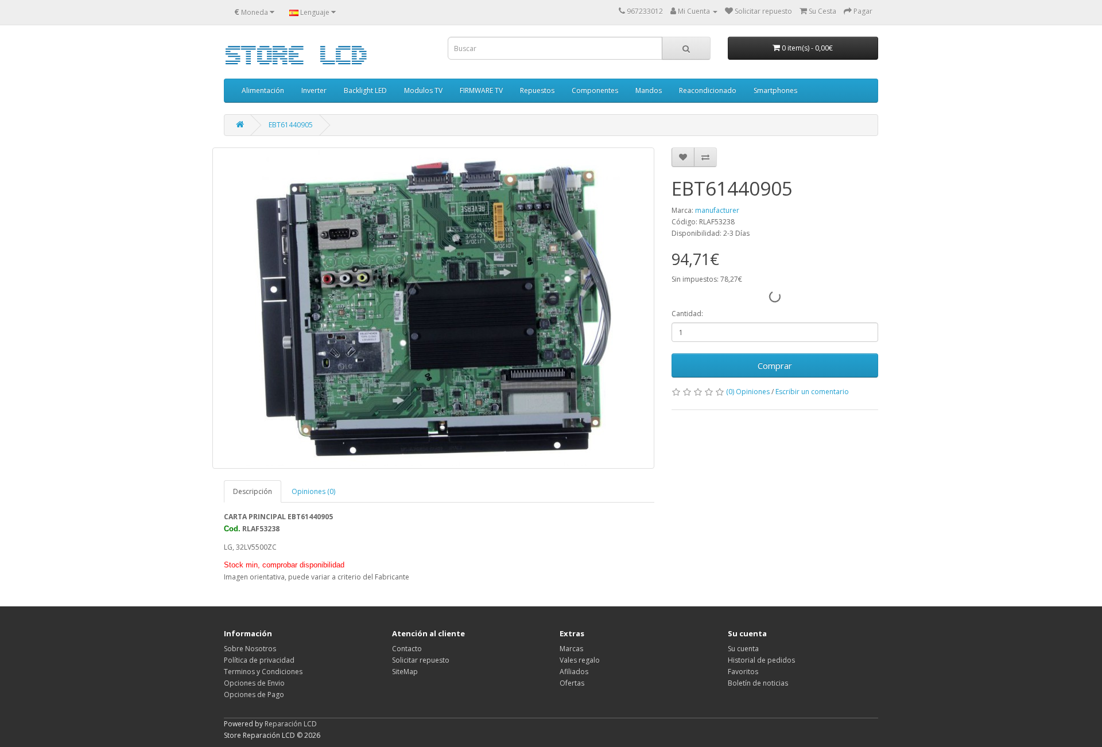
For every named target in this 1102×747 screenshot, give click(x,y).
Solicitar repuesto (420, 660)
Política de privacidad (259, 660)
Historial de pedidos (761, 660)
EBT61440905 (291, 125)
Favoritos (743, 671)
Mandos (648, 90)
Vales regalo (580, 660)
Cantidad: (687, 313)
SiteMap (405, 671)
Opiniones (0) (313, 491)
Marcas (571, 648)
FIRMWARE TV (481, 90)
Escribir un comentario (812, 391)
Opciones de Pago (254, 694)
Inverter (314, 90)
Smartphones (775, 90)
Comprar (775, 365)
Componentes (595, 90)
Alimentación (263, 90)
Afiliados (574, 671)
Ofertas (572, 683)
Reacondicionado (707, 90)
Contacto (407, 648)
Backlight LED (365, 90)
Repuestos (537, 90)
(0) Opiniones (748, 391)
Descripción (252, 491)
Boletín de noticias (758, 683)
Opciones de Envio (254, 683)
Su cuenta (743, 648)
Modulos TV (423, 90)
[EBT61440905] (433, 308)
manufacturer (717, 210)
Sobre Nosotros (250, 648)
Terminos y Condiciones (263, 671)
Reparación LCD (291, 724)
